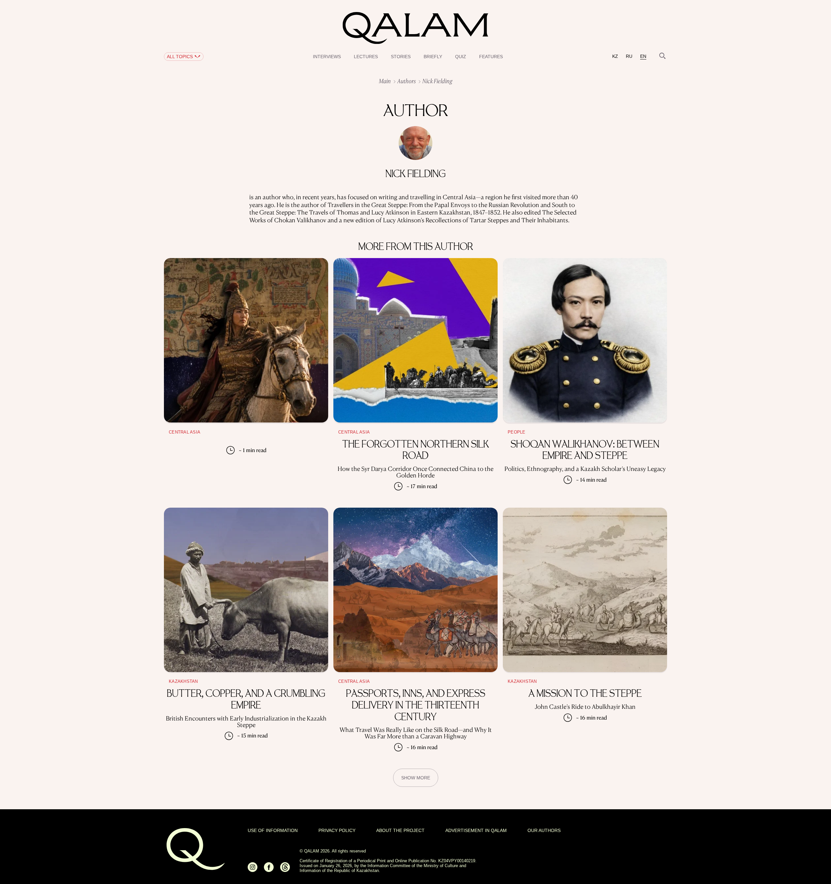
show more (415, 777)
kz (615, 56)
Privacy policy (336, 830)
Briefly (433, 56)
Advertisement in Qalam (476, 830)
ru (629, 56)
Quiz (460, 56)
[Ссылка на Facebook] (269, 869)
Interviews (327, 56)
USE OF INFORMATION (273, 830)
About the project (400, 830)
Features (491, 56)
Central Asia (184, 432)
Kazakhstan (183, 681)
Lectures (366, 56)
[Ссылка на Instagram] (252, 869)
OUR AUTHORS (544, 830)
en (643, 56)
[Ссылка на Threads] (285, 869)
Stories (401, 56)
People (517, 432)
